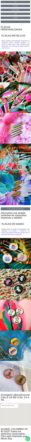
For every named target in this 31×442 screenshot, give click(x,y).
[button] (15, 21)
